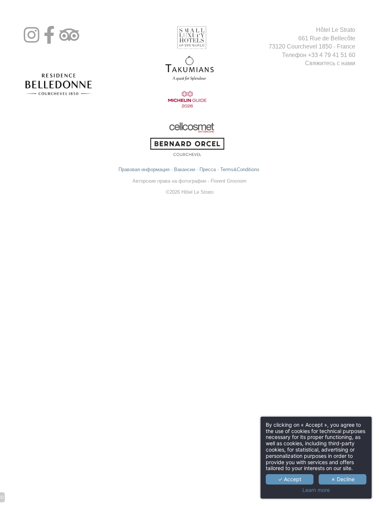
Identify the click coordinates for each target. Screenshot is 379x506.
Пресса (207, 169)
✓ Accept (289, 479)
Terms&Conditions (240, 169)
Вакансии (184, 169)
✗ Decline (343, 479)
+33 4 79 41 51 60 (331, 55)
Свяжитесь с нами (330, 63)
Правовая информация (144, 169)
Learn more (316, 490)
